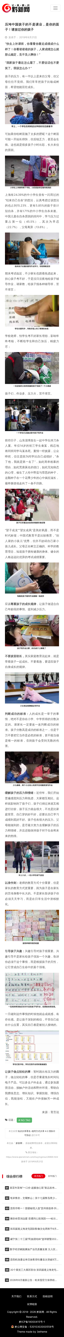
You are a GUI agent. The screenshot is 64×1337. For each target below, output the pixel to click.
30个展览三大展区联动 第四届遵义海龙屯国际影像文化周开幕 (32, 1271)
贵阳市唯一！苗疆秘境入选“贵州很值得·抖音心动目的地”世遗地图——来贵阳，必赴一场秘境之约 (32, 1209)
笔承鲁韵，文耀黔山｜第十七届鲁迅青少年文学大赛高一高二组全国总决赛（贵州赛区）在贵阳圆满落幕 (31, 1199)
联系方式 (32, 1296)
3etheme (42, 1331)
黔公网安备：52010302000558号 (34, 1326)
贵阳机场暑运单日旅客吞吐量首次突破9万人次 (32, 1260)
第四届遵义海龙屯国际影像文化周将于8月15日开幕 (31, 1229)
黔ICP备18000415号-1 (32, 1321)
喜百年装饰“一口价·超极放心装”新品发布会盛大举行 (31, 1188)
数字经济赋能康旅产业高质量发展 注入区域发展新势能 (31, 1250)
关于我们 (16, 1296)
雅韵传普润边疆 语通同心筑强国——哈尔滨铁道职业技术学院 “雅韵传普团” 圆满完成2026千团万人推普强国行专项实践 (32, 1219)
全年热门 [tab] (52, 1176)
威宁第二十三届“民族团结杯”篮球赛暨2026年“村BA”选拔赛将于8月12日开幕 (31, 1240)
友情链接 (32, 1304)
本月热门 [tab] (38, 1176)
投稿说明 (48, 1296)
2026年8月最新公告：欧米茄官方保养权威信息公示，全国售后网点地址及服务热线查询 (31, 1281)
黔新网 (19, 1143)
